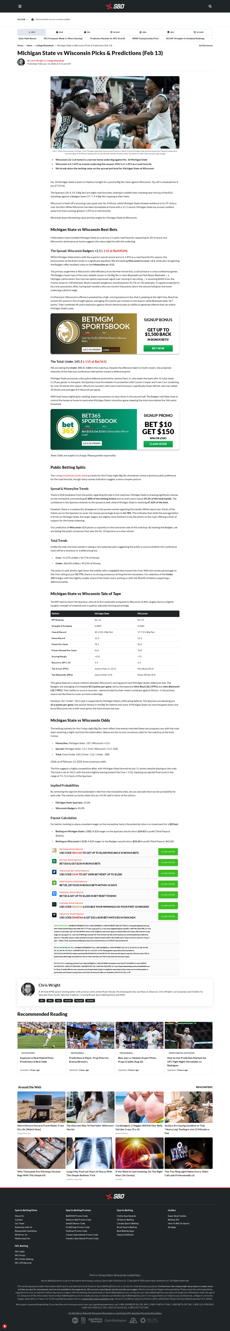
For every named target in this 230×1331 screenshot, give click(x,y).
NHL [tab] (172, 32)
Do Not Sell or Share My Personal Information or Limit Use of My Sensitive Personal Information (115, 1313)
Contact (19, 1219)
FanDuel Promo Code (76, 1231)
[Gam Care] (83, 1320)
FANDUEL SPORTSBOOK (71, 892)
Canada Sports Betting (127, 1223)
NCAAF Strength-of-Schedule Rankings (185, 38)
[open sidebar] (19, 6)
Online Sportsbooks (126, 1216)
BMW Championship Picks (146, 38)
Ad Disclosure (206, 45)
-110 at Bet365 (94, 361)
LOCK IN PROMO (92, 443)
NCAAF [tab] (116, 32)
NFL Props (20, 1255)
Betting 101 (173, 1219)
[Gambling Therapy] (95, 1320)
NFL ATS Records (23, 1262)
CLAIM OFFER (158, 443)
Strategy (172, 1227)
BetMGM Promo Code (77, 1216)
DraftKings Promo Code (77, 1227)
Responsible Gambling (25, 1231)
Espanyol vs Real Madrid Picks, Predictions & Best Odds (37, 1059)
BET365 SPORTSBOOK (70, 860)
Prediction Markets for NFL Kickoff (107, 38)
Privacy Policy (106, 1275)
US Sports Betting (125, 1219)
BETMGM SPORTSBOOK (71, 849)
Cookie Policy (134, 1275)
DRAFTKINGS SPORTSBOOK (73, 882)
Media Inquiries (22, 1238)
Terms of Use (120, 1275)
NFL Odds (20, 1251)
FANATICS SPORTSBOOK (71, 914)
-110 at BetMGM (114, 251)
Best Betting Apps (125, 1231)
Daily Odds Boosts (27, 38)
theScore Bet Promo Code (78, 1219)
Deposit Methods (125, 1234)
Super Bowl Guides (177, 1216)
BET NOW (158, 348)
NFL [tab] (88, 32)
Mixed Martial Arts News (181, 1053)
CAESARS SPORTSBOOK (71, 903)
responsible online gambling (95, 1298)
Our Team (19, 1223)
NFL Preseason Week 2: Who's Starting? (63, 38)
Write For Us (21, 1234)
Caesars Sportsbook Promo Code (82, 1234)
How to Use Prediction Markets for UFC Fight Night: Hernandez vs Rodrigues (186, 1061)
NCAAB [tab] (200, 32)
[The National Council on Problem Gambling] (149, 1320)
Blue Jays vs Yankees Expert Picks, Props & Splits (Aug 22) (137, 1059)
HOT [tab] (32, 33)
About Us (19, 1216)
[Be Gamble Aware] (115, 1320)
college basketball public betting (72, 475)
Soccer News (28, 1053)
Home (20, 45)
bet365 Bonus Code (75, 1223)
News (29, 45)
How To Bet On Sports (178, 1223)
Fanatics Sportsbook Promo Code (82, 1238)
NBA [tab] (144, 32)
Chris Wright (37, 60)
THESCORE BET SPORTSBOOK (74, 871)
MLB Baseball (77, 1053)
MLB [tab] (61, 32)
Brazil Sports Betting (127, 1227)
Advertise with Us (23, 1227)
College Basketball (45, 45)
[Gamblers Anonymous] (133, 1320)
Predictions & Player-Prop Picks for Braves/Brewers (89, 1059)
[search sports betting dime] (210, 6)
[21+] (75, 1320)
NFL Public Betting (24, 1259)
